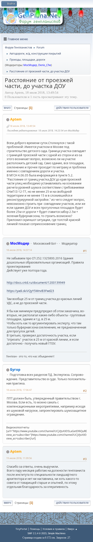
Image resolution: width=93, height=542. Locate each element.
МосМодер (30, 65)
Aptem (16, 119)
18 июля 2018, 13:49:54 (22, 126)
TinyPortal (21, 528)
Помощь (35, 528)
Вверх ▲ (72, 528)
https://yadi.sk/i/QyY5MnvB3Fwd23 (30, 291)
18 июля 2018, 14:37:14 (19, 250)
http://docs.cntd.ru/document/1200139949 (36, 283)
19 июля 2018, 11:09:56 (19, 458)
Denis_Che (44, 65)
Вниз (7, 107)
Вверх (7, 502)
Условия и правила (54, 528)
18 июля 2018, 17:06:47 (19, 389)
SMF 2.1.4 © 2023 (36, 533)
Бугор (15, 369)
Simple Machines (57, 533)
